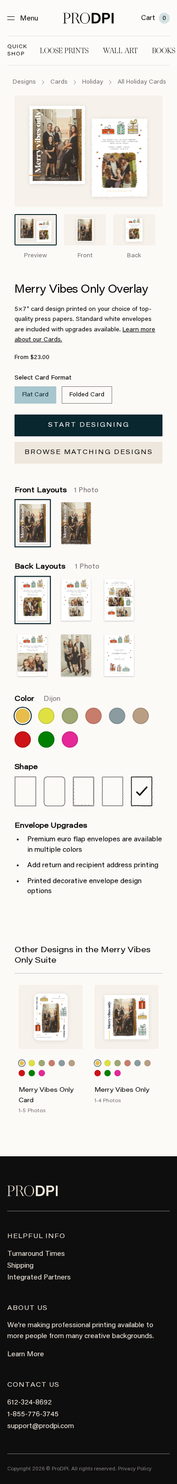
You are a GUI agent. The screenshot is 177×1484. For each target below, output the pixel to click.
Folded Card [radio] (86, 395)
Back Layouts (57, 566)
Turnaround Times (36, 1254)
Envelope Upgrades (51, 825)
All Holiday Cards (142, 82)
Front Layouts (56, 490)
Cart (153, 18)
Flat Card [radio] (35, 395)
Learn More (25, 1354)
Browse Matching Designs (89, 453)
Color (37, 699)
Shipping (20, 1265)
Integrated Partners (39, 1277)
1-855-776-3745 (33, 1414)
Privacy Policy (135, 1469)
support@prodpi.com (40, 1426)
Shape (26, 767)
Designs (24, 82)
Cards (59, 82)
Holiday (92, 82)
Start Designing (88, 425)
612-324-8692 (29, 1402)
